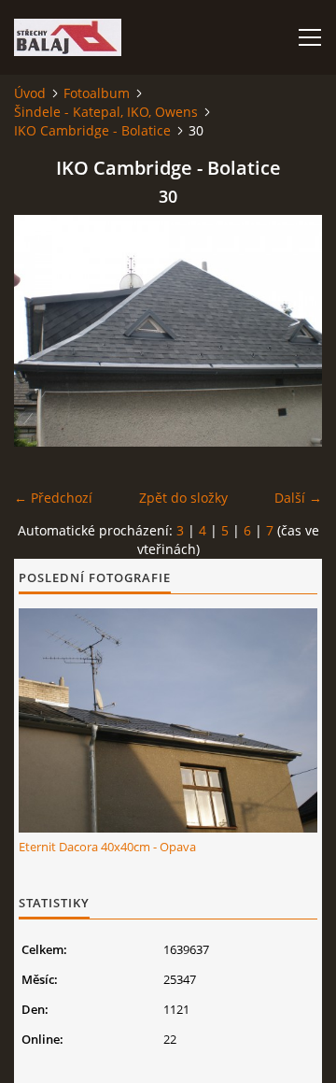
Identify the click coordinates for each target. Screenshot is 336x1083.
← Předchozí (53, 497)
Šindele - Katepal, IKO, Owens (106, 112)
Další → (298, 497)
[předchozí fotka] (44, 331)
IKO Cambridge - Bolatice (92, 130)
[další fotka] (292, 331)
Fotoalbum (96, 93)
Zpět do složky (183, 497)
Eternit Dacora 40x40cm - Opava (107, 846)
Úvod (30, 93)
